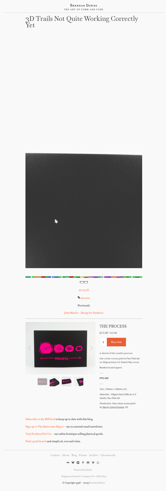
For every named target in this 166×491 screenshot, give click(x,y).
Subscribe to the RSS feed (40, 419)
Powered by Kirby (83, 470)
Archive (93, 455)
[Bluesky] (73, 463)
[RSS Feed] (98, 463)
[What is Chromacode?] (83, 277)
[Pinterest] (83, 463)
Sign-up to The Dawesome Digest (44, 427)
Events (83, 455)
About (65, 455)
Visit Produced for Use (38, 434)
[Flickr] (68, 463)
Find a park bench (35, 441)
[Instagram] (78, 463)
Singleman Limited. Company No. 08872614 (83, 476)
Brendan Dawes (83, 5)
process (85, 298)
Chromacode (108, 455)
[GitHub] (88, 463)
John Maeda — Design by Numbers (83, 313)
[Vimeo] (93, 463)
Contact (55, 455)
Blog (74, 455)
